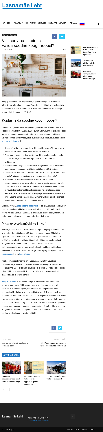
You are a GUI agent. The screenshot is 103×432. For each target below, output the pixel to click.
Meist (77, 430)
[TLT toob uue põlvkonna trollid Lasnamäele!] (56, 367)
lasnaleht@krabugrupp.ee (38, 420)
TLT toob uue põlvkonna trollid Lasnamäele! (89, 63)
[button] (98, 24)
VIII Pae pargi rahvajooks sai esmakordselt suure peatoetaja (52, 344)
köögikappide (7, 254)
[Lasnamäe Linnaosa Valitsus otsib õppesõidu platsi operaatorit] (34, 367)
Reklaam (73, 23)
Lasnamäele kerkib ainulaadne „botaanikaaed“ (15, 344)
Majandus (13, 35)
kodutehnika (24, 254)
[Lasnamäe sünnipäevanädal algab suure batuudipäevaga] (11, 367)
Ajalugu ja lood (21, 23)
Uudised (6, 23)
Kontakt (70, 430)
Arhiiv (92, 430)
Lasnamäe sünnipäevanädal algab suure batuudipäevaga (11, 379)
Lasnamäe (52, 23)
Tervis (33, 23)
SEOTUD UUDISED (11, 355)
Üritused (42, 23)
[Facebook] (73, 416)
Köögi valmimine (9, 282)
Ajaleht (62, 23)
